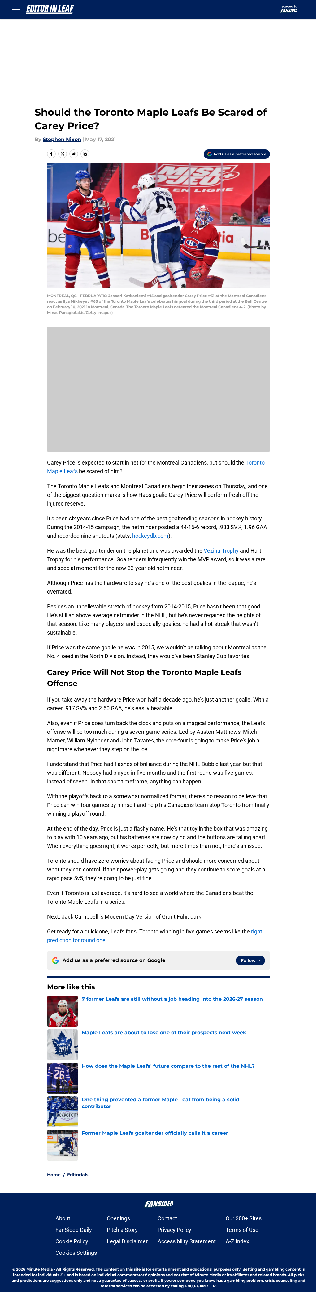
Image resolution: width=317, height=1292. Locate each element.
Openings (118, 1218)
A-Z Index (237, 1241)
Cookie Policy (71, 1241)
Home (54, 1175)
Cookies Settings (76, 1253)
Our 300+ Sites (244, 1218)
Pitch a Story (122, 1230)
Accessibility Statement (187, 1241)
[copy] (84, 153)
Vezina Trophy (221, 550)
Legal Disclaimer (127, 1241)
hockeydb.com (150, 535)
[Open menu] (16, 9)
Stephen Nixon (62, 139)
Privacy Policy (174, 1230)
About (62, 1218)
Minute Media (39, 1269)
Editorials (77, 1175)
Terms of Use (242, 1230)
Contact (167, 1218)
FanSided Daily (73, 1230)
